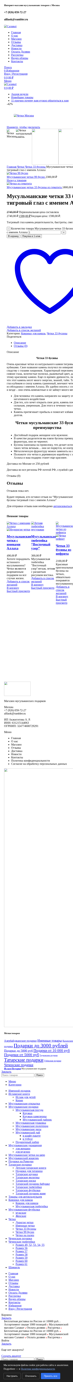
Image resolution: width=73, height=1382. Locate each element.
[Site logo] (10, 26)
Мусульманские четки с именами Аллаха (19, 542)
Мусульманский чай (28, 1132)
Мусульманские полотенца (32, 1126)
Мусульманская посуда (29, 1109)
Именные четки (25, 1225)
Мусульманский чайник (37, 1119)
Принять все (50, 1376)
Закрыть (6, 1071)
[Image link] (17, 694)
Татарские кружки (27, 1174)
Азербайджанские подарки (20, 1040)
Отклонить (30, 1376)
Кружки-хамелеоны (35, 1116)
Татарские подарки (23, 1060)
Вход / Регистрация (20, 1308)
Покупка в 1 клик (31, 236)
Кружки (27, 1113)
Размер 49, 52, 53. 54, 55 (30, 1244)
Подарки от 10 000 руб (51, 1050)
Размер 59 (21, 1257)
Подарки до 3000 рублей (41, 1045)
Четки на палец (25, 1235)
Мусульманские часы (28, 1129)
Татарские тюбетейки (29, 1187)
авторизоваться (62, 506)
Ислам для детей (26, 1097)
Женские (21, 1215)
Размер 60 (21, 1260)
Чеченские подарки (18, 1065)
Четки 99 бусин (25, 1232)
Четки (21, 166)
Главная (12, 166)
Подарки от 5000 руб (21, 1055)
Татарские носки (26, 1180)
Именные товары (49, 1040)
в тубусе (28, 1138)
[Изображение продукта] (18, 529)
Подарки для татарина (29, 1171)
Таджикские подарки (49, 1055)
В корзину (13, 236)
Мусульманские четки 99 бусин (26, 176)
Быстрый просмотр (18, 591)
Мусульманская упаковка (31, 1122)
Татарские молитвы (28, 1177)
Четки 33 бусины (35, 166)
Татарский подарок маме (31, 1193)
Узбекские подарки (52, 1061)
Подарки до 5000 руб (18, 1050)
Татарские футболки (28, 1190)
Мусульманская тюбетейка (32, 1206)
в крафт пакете (32, 1135)
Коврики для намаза (33, 333)
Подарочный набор (27, 1142)
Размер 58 (21, 1254)
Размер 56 (21, 1248)
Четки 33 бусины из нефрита (63, 549)
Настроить (12, 1376)
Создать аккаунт (11, 1355)
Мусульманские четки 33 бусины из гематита (34, 187)
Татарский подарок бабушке (33, 1183)
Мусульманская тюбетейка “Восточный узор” (43, 542)
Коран (19, 1100)
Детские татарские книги (31, 1167)
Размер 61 (21, 1264)
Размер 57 (21, 1251)
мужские (21, 1212)
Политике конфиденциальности (38, 1369)
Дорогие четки (24, 1222)
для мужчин (23, 1151)
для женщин (23, 1148)
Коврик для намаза (27, 1203)
